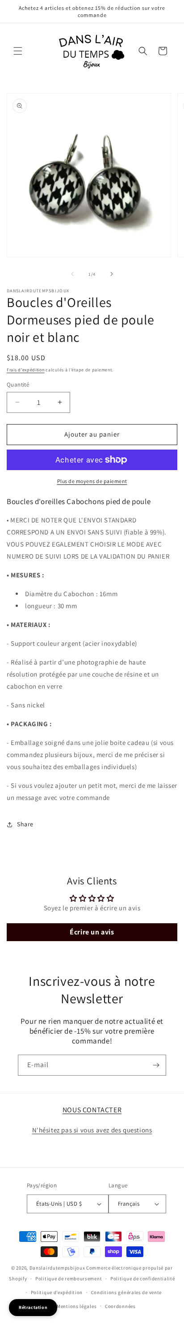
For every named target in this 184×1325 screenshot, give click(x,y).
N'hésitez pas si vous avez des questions (92, 1130)
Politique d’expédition (57, 1292)
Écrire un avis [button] (92, 932)
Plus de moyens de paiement (92, 481)
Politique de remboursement (68, 1278)
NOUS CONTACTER (92, 1110)
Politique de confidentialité (142, 1278)
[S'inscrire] (156, 1065)
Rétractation (33, 1307)
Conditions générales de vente (126, 1292)
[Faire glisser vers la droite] (111, 274)
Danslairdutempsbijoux (57, 1268)
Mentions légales (76, 1306)
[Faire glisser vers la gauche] (72, 274)
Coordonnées (120, 1306)
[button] (18, 51)
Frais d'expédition (26, 370)
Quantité (18, 384)
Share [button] (25, 824)
